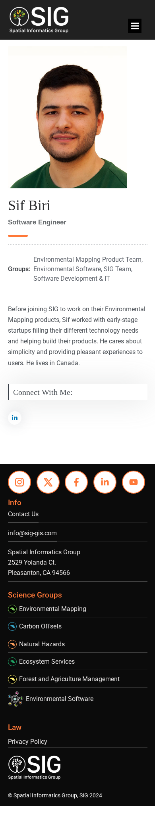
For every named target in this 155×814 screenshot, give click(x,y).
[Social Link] (14, 418)
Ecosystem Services (47, 661)
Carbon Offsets (40, 626)
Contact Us (23, 514)
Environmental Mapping (52, 609)
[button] (134, 26)
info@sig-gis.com (32, 533)
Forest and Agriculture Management (69, 679)
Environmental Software (59, 699)
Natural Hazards (42, 644)
